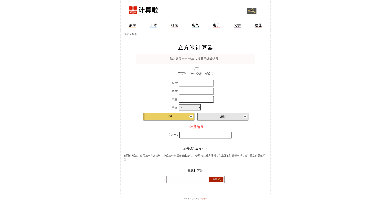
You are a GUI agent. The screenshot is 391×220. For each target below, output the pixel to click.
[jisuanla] (150, 11)
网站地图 (203, 199)
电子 (216, 25)
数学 (132, 25)
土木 (153, 25)
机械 (174, 25)
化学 (237, 25)
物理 (258, 25)
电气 (195, 25)
